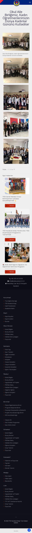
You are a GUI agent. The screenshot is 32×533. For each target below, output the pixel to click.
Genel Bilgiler (9, 329)
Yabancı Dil (8, 420)
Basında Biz (8, 481)
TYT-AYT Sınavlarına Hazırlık (13, 501)
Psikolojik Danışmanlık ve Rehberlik (15, 410)
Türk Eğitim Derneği (11, 301)
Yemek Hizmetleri (10, 362)
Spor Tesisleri (9, 352)
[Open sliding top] (1, 2)
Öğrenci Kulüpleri (10, 392)
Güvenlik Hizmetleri (10, 367)
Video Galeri (8, 478)
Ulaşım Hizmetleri (10, 364)
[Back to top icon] (16, 517)
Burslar (7, 321)
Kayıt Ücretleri (9, 319)
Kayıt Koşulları (9, 316)
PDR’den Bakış (9, 385)
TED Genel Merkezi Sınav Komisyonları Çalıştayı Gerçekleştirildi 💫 (12, 198)
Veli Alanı (7, 465)
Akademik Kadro (10, 308)
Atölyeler (7, 359)
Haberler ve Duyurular (11, 461)
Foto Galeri (8, 476)
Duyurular (8, 339)
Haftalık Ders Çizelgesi (11, 337)
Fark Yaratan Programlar (12, 422)
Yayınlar (7, 463)
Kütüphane (8, 357)
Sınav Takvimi (9, 448)
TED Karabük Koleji (10, 303)
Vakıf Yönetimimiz (10, 306)
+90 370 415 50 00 (17, 279)
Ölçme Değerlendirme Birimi (13, 405)
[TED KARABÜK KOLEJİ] (16, 2)
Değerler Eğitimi (9, 390)
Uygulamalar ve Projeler (12, 382)
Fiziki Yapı (8, 349)
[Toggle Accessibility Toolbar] (29, 530)
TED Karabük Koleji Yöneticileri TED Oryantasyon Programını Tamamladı (16, 232)
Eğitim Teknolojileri (10, 369)
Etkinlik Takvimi (9, 468)
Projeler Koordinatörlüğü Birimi (14, 413)
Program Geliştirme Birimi (12, 408)
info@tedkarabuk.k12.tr (17, 281)
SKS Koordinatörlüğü (11, 415)
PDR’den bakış (9, 334)
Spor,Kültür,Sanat (10, 425)
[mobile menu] (30, 2)
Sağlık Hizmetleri (10, 354)
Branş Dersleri (9, 332)
